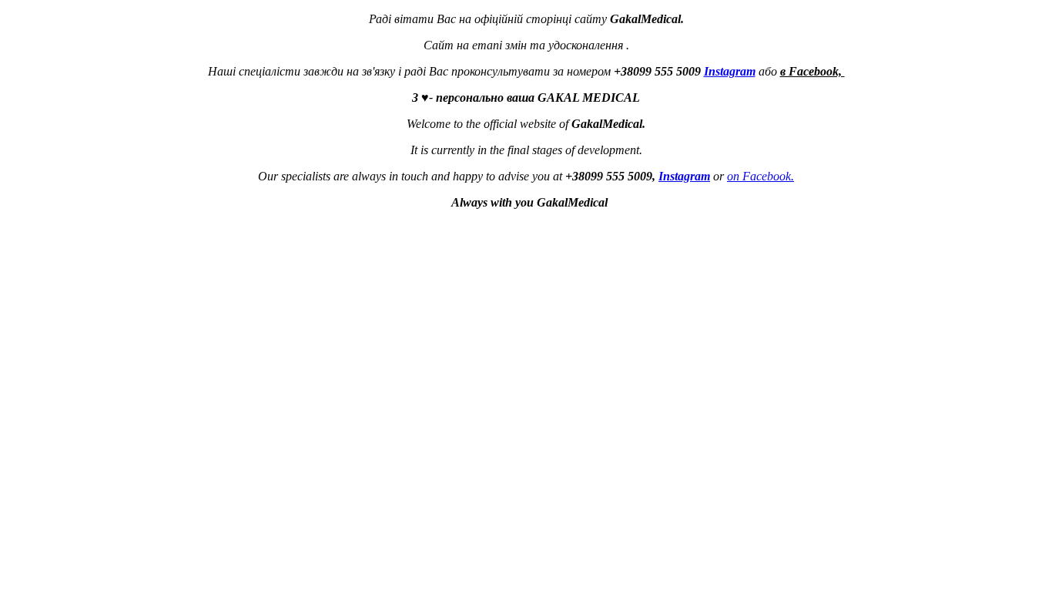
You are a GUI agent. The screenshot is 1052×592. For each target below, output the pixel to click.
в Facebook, (812, 71)
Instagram (729, 71)
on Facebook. (760, 176)
